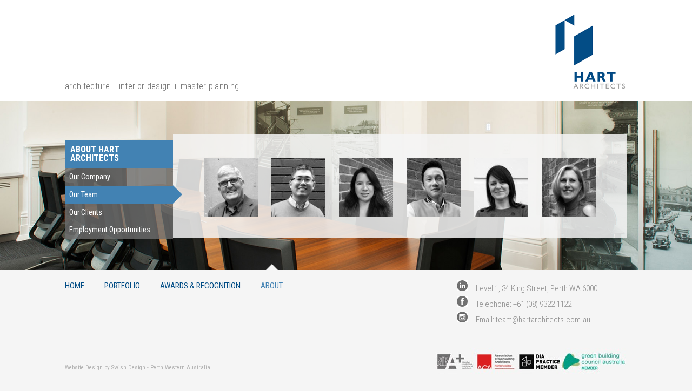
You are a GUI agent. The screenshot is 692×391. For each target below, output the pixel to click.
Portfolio (122, 285)
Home (74, 285)
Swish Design (128, 367)
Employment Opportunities (109, 229)
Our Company (89, 176)
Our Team (83, 194)
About (272, 285)
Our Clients (85, 212)
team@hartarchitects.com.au (543, 320)
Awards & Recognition (200, 285)
